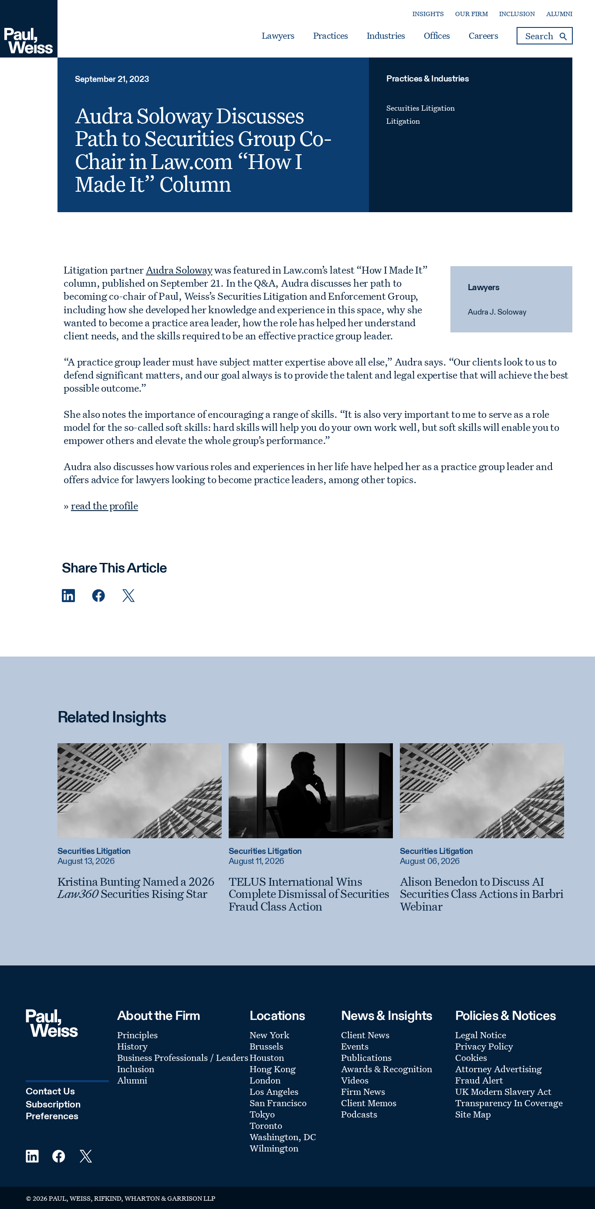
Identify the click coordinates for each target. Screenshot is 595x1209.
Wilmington (274, 1148)
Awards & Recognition (386, 1069)
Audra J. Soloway (497, 312)
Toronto (266, 1125)
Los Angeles (274, 1091)
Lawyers (278, 35)
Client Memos (368, 1103)
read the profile (104, 505)
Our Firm (471, 13)
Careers (483, 35)
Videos (354, 1080)
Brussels (266, 1046)
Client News (365, 1035)
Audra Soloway (179, 270)
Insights (428, 13)
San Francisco (278, 1103)
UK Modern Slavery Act (503, 1091)
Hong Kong (273, 1069)
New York (269, 1035)
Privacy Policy (484, 1046)
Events (354, 1046)
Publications (366, 1057)
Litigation (403, 121)
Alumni (559, 13)
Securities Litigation (420, 108)
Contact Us (50, 1092)
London (265, 1080)
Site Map (473, 1114)
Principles (137, 1035)
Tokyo (262, 1114)
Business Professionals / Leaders (182, 1057)
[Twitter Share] (128, 596)
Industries (386, 35)
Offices (437, 35)
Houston (267, 1057)
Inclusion (517, 13)
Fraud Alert (479, 1080)
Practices (330, 35)
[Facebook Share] (98, 596)
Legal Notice (480, 1035)
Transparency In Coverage (509, 1103)
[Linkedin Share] (68, 596)
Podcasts (359, 1114)
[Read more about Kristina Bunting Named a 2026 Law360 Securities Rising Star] (139, 790)
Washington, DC (283, 1137)
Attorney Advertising (498, 1069)
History (132, 1046)
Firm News (363, 1091)
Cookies (471, 1057)
